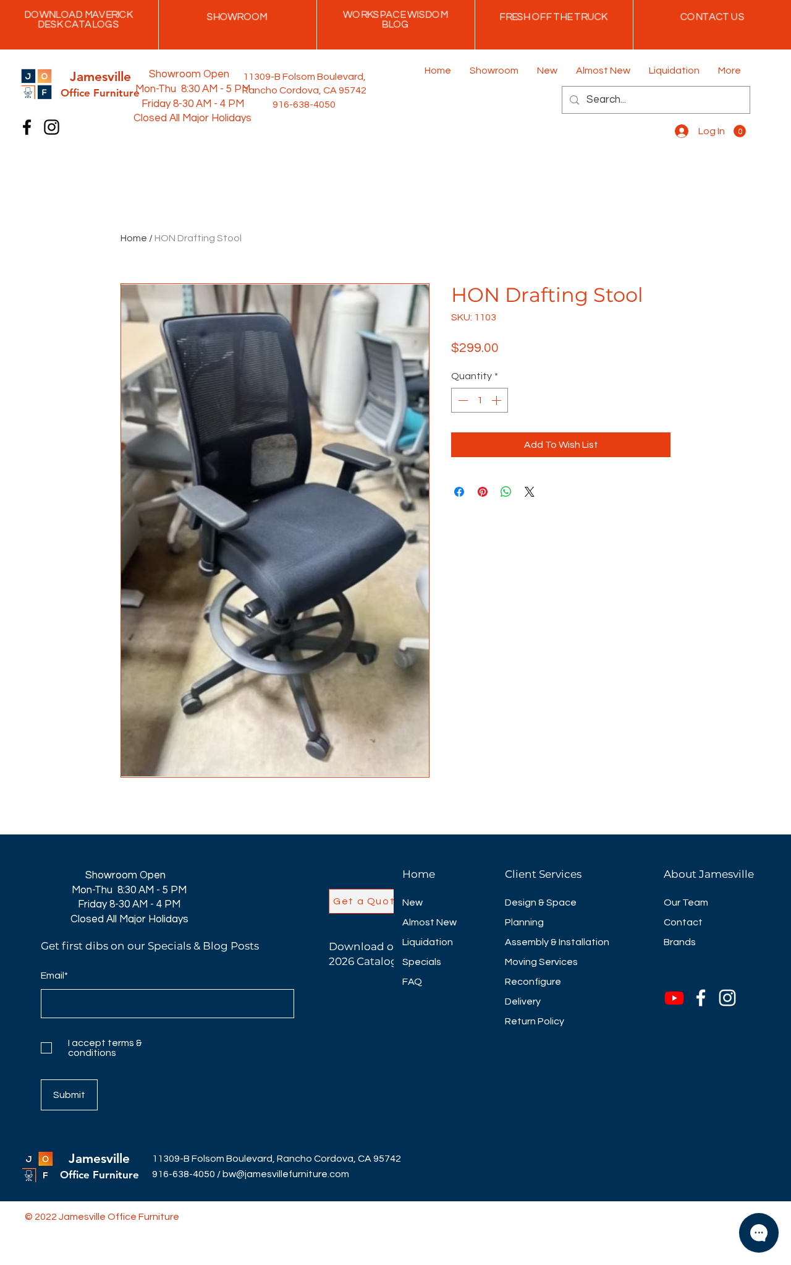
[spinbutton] (479, 400)
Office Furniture (99, 1175)
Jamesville (99, 1158)
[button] (740, 131)
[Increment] (497, 400)
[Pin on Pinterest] (482, 491)
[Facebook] (27, 127)
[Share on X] (529, 491)
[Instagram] (51, 127)
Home (134, 238)
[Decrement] (461, 400)
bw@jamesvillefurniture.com (285, 1174)
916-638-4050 (183, 1174)
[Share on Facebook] (459, 491)
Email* (54, 975)
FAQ (412, 982)
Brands (680, 942)
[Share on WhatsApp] (506, 491)
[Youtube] (674, 998)
